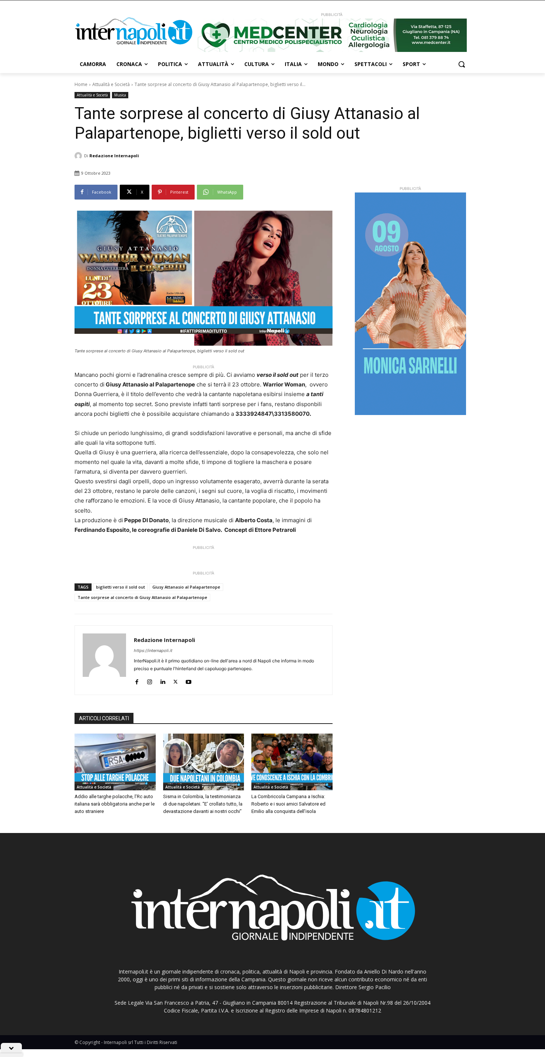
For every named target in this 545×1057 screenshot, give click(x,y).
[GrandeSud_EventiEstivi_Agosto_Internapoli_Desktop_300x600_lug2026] (410, 303)
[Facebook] (136, 680)
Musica (120, 95)
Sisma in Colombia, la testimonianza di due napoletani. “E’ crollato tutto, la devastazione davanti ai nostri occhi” (202, 804)
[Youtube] (188, 680)
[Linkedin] (162, 680)
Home (81, 84)
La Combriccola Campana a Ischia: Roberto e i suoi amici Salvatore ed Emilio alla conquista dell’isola (288, 804)
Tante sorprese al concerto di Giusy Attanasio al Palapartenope (142, 597)
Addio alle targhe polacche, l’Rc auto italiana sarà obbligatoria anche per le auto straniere (115, 804)
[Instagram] (149, 680)
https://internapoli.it (153, 650)
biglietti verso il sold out (120, 587)
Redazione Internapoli (114, 155)
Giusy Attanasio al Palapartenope (186, 587)
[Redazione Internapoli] (79, 155)
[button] (461, 64)
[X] (175, 680)
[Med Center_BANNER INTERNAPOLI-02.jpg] (331, 35)
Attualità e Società (111, 84)
